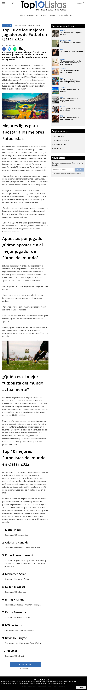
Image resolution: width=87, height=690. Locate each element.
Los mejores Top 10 (61, 140)
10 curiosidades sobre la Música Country (69, 119)
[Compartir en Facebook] (4, 49)
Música (22, 15)
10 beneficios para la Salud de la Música (70, 109)
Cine (15, 15)
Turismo (44, 15)
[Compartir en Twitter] (9, 49)
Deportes (53, 15)
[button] (3, 3)
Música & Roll (59, 148)
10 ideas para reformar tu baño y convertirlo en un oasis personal (70, 63)
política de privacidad (74, 174)
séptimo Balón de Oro (39, 409)
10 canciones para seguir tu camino (71, 33)
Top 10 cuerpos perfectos (70, 42)
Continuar (81, 688)
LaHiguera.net (59, 136)
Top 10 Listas (43, 5)
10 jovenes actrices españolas (72, 51)
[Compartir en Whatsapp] (15, 49)
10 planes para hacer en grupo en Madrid (69, 71)
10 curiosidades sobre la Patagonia (69, 90)
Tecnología (63, 15)
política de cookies (59, 683)
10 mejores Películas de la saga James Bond (70, 100)
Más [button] (71, 15)
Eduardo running (60, 144)
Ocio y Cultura (32, 15)
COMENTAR (25, 664)
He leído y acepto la (67, 173)
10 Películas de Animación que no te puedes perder (70, 81)
